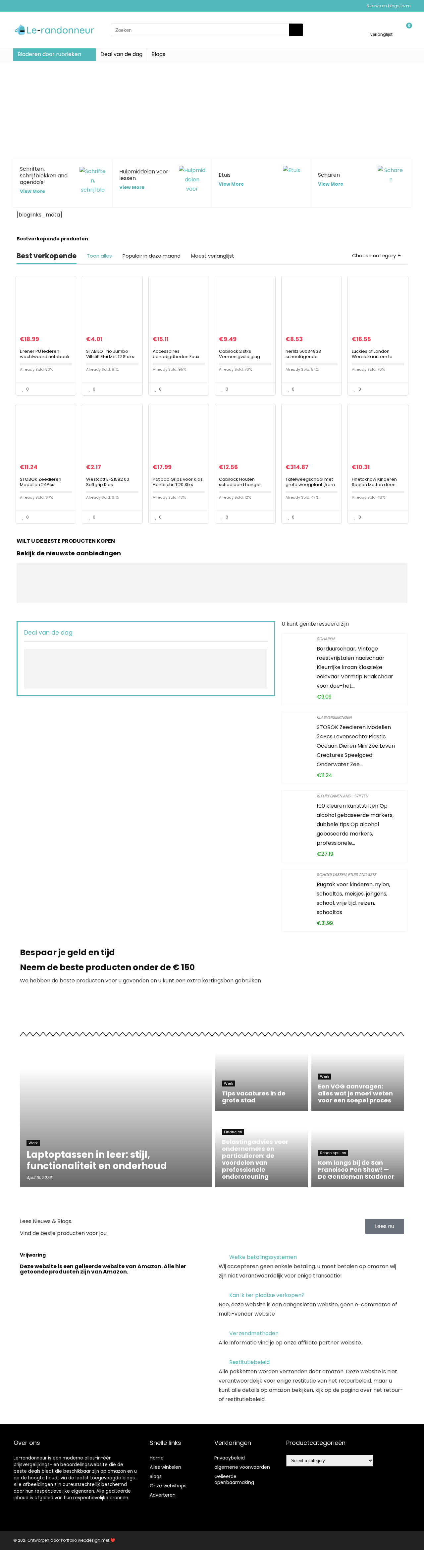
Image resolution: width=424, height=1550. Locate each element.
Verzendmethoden (254, 1333)
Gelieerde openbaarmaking (234, 1479)
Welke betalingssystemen (263, 1257)
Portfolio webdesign (80, 1540)
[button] (311, 1257)
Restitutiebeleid (249, 1362)
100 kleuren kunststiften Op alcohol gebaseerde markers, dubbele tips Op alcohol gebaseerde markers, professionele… (355, 824)
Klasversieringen (334, 717)
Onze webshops (168, 1485)
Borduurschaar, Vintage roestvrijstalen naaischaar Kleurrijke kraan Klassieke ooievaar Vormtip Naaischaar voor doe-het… (355, 667)
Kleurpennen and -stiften (342, 796)
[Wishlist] (381, 27)
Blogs (158, 54)
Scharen (325, 639)
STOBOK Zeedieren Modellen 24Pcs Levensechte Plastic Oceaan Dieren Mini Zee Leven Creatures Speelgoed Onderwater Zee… (356, 745)
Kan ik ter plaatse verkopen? (266, 1295)
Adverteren (163, 1495)
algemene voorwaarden (242, 1467)
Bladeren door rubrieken (49, 54)
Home (157, 1458)
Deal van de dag (121, 54)
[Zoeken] (296, 30)
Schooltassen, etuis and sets (346, 874)
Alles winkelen (165, 1467)
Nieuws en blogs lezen (389, 6)
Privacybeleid (229, 1458)
